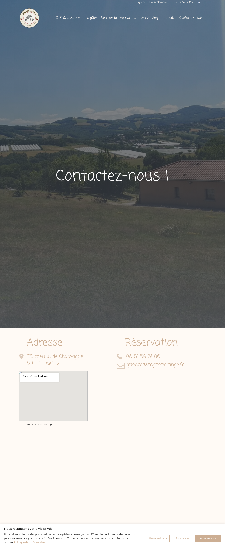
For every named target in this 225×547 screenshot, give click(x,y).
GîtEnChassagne (68, 17)
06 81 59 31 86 (184, 2)
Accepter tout (208, 538)
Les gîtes (90, 17)
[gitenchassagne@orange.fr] (121, 366)
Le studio (168, 17)
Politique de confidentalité (29, 542)
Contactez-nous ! (191, 17)
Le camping (149, 17)
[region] (112, 535)
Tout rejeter (182, 538)
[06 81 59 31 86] (119, 356)
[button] (200, 2)
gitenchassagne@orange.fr (154, 2)
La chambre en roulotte (119, 17)
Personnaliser (157, 538)
